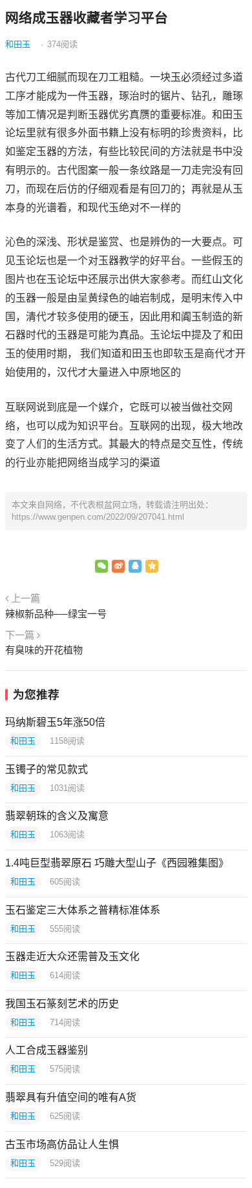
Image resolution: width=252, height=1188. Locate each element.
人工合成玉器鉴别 (46, 1050)
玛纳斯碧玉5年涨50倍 (55, 722)
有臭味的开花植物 (44, 649)
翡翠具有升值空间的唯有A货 (70, 1097)
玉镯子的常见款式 (46, 769)
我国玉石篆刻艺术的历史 (62, 1003)
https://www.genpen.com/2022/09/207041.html (98, 517)
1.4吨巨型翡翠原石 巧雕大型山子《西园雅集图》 (117, 862)
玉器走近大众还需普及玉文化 (72, 956)
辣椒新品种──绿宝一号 (56, 613)
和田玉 (17, 44)
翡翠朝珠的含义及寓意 (57, 815)
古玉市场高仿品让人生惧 (62, 1144)
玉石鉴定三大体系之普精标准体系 (82, 910)
